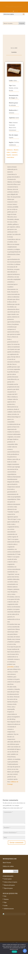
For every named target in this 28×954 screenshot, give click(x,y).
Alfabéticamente (9, 908)
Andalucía (10, 150)
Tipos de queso (8, 888)
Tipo (5, 902)
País (5, 896)
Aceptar (14, 951)
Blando (16, 150)
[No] (26, 948)
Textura (6, 899)
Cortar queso (8, 879)
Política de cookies (8, 866)
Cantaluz (14, 152)
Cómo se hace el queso (10, 882)
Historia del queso (9, 885)
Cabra (8, 152)
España (9, 155)
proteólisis (10, 667)
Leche (5, 905)
